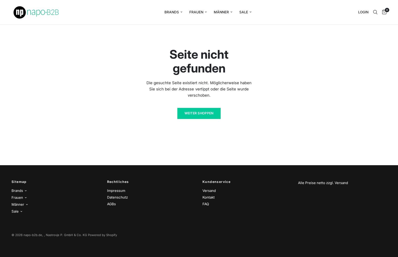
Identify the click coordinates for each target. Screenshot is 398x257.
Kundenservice (216, 181)
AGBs (111, 204)
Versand (209, 190)
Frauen (196, 12)
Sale (243, 12)
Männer (221, 12)
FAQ (205, 204)
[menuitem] (173, 12)
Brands (171, 12)
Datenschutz (117, 197)
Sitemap (19, 181)
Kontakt (208, 197)
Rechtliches (118, 181)
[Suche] (375, 12)
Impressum (116, 190)
